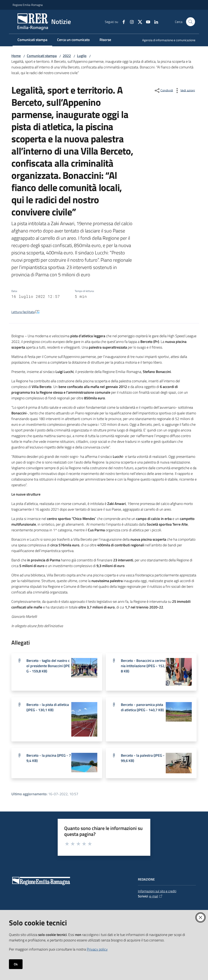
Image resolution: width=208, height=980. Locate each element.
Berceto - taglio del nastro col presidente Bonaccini (48, 666)
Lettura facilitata (23, 311)
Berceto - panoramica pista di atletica (142, 707)
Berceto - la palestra (143, 758)
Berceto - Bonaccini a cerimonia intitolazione (143, 666)
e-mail (153, 896)
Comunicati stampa (42, 55)
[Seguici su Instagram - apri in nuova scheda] (130, 21)
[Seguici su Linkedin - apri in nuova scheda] (155, 21)
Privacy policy (97, 949)
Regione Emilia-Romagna (28, 5)
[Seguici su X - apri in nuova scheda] (138, 21)
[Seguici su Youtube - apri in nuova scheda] (146, 21)
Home (16, 55)
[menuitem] (166, 40)
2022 (67, 55)
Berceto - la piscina (48, 758)
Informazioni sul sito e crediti (157, 891)
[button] (190, 22)
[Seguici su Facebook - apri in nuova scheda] (122, 21)
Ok (16, 964)
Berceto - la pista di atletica (47, 707)
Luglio (82, 55)
